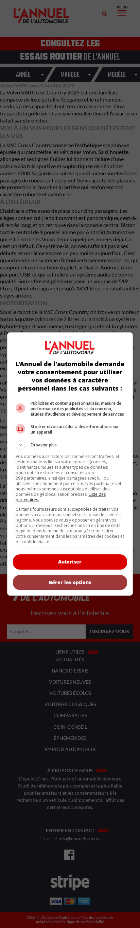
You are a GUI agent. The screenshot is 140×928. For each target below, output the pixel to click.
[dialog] (70, 464)
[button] (70, 445)
